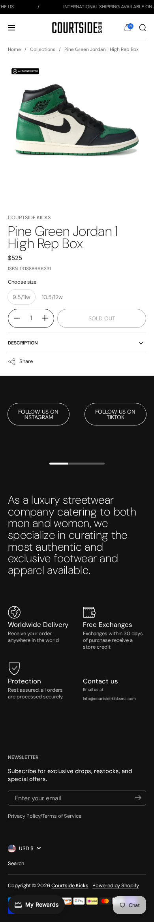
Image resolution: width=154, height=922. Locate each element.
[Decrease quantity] (14, 318)
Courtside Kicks (29, 217)
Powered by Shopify (115, 885)
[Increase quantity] (48, 318)
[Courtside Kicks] (77, 27)
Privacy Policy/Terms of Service (44, 816)
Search (16, 863)
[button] (127, 27)
